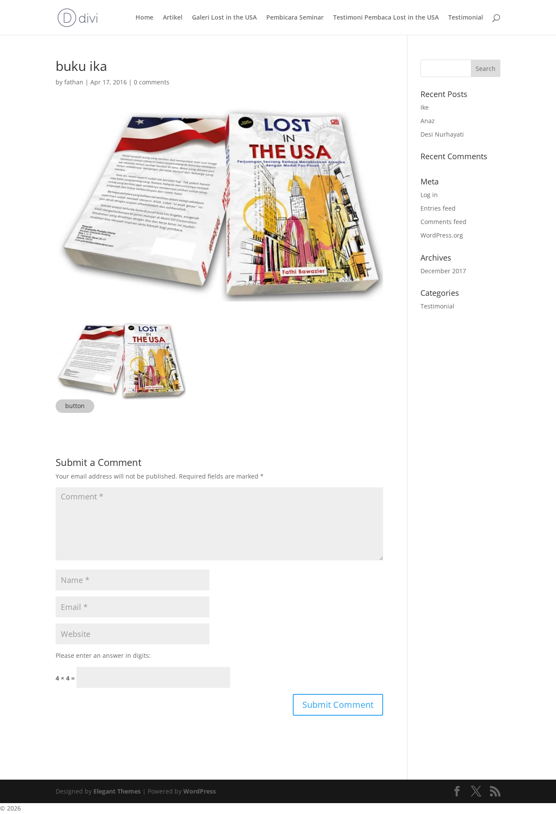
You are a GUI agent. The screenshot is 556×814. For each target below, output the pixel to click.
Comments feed (443, 222)
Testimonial (465, 17)
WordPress (199, 791)
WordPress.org (441, 235)
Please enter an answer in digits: (103, 655)
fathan (73, 82)
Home (144, 17)
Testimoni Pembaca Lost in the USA (386, 17)
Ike (424, 107)
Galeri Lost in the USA (224, 17)
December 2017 (443, 271)
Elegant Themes (117, 791)
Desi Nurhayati (442, 134)
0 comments (151, 82)
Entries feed (438, 208)
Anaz (427, 121)
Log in (429, 195)
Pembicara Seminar (295, 17)
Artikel (172, 17)
